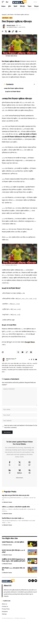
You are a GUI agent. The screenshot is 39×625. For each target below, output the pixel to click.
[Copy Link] (12, 31)
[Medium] (19, 471)
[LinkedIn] (9, 471)
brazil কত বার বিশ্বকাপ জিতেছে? (13, 91)
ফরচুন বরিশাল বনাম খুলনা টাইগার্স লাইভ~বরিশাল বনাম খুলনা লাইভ (15, 495)
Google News (30, 342)
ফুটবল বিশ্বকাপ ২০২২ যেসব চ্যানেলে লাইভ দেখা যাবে (13, 569)
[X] (34, 359)
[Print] (16, 31)
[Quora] (29, 471)
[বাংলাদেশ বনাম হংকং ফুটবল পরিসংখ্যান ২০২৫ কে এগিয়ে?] (32, 552)
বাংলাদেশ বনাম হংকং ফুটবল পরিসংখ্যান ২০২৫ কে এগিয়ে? (13, 551)
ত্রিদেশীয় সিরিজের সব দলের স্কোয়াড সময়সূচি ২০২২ (13, 518)
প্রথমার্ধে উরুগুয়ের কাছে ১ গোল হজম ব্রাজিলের (13, 542)
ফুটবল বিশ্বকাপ (5, 18)
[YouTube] (36, 359)
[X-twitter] (32, 580)
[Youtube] (35, 580)
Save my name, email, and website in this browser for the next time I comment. (20, 426)
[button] (3, 2)
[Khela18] (19, 2)
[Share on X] (5, 31)
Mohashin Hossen (11, 25)
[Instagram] (29, 463)
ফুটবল (11, 18)
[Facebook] (31, 359)
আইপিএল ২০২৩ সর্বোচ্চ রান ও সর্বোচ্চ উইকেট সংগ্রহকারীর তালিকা (16, 507)
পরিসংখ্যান (30, 554)
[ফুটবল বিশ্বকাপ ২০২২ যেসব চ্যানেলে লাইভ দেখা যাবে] (32, 570)
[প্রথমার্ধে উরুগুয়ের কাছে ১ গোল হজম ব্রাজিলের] (32, 544)
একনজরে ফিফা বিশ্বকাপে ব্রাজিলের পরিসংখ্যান (13, 88)
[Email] (9, 31)
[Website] (29, 359)
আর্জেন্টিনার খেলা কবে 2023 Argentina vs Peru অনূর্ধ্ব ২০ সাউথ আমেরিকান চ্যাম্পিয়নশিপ (13, 560)
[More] (19, 31)
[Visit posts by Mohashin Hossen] (4, 26)
